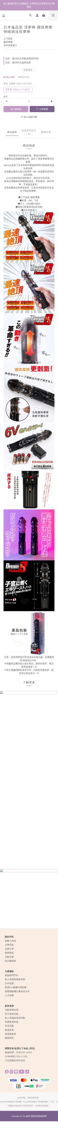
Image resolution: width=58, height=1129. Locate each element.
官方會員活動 (11, 1013)
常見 (7, 1025)
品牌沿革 (9, 948)
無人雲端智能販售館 (15, 979)
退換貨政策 (10, 1033)
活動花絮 (9, 956)
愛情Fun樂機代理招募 (16, 987)
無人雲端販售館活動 (15, 1017)
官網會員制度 (11, 1021)
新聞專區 (9, 952)
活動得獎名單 (11, 1009)
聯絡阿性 (9, 1037)
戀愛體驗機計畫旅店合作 (17, 991)
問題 (11, 1025)
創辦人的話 (10, 940)
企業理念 (9, 944)
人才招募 (9, 995)
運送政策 (9, 1029)
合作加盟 (9, 983)
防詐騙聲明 (10, 960)
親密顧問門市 (11, 975)
